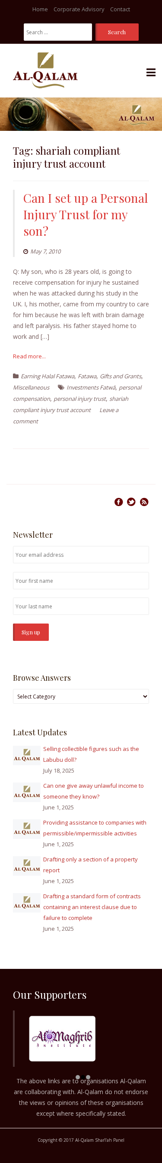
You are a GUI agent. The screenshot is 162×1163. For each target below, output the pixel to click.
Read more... (29, 356)
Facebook (118, 501)
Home (40, 9)
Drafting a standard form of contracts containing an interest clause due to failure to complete (92, 907)
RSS (144, 501)
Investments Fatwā (91, 387)
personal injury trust (80, 399)
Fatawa (87, 376)
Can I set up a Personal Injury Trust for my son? (85, 214)
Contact (120, 9)
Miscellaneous (31, 387)
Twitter (131, 501)
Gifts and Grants (120, 376)
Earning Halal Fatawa (47, 376)
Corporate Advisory (79, 9)
